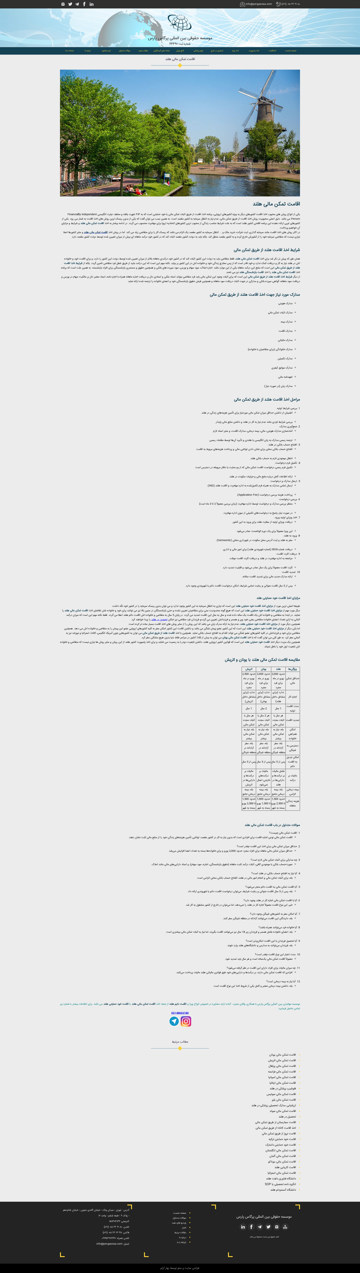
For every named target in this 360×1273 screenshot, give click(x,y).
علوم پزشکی (198, 50)
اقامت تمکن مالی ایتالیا (282, 1083)
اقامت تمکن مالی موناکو (282, 1161)
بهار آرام (164, 1268)
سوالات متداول (124, 50)
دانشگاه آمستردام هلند (283, 1190)
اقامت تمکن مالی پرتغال (282, 1066)
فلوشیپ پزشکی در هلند (283, 1088)
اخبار (184, 1228)
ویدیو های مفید (179, 1223)
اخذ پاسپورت (254, 50)
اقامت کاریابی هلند (285, 1167)
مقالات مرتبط (180, 1233)
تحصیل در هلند (159, 619)
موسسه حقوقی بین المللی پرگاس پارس (180, 38)
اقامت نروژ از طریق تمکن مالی (279, 1133)
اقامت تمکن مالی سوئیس (281, 1094)
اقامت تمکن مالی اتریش (282, 1060)
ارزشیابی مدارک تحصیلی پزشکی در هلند (273, 1105)
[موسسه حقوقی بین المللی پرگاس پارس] (180, 34)
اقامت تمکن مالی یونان (282, 1055)
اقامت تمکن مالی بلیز (284, 1100)
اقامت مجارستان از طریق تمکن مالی (275, 1122)
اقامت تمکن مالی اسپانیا (282, 1077)
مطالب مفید (143, 50)
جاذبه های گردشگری (162, 50)
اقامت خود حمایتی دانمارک (280, 1145)
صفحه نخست (290, 50)
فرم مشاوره (106, 50)
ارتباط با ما (69, 50)
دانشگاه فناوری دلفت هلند (281, 1178)
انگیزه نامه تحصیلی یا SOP (280, 1184)
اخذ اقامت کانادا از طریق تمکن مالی (276, 1128)
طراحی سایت (192, 1268)
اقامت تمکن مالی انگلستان (281, 1150)
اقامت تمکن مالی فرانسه (282, 1071)
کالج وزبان (180, 50)
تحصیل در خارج (217, 50)
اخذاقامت (272, 50)
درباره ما (88, 50)
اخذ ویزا (235, 50)
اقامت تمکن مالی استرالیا (282, 1173)
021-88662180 (180, 1013)
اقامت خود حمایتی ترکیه (282, 1139)
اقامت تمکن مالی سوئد (283, 1111)
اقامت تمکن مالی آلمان (282, 1156)
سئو (179, 1268)
